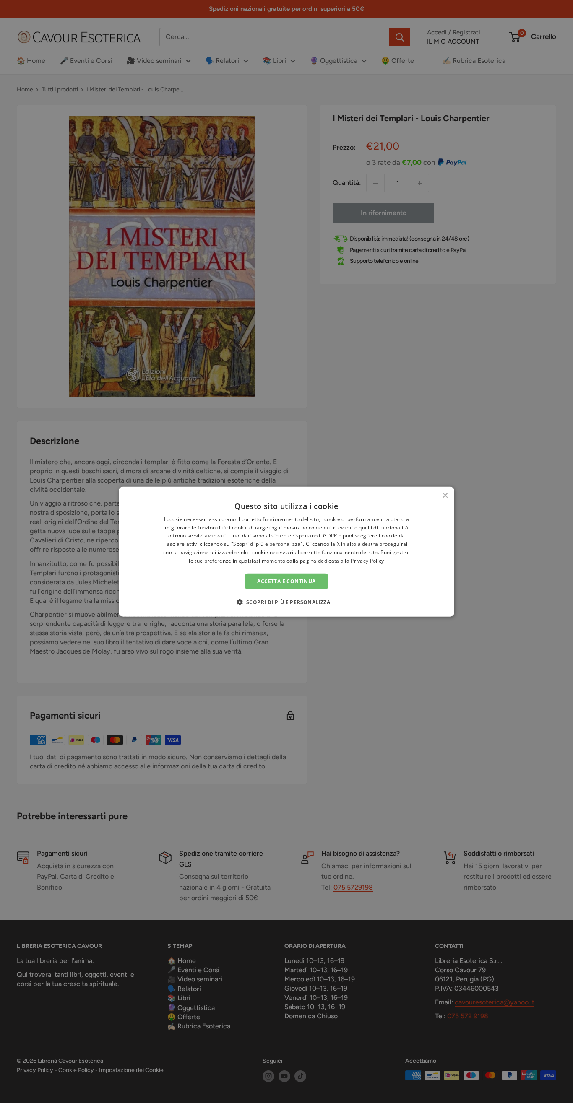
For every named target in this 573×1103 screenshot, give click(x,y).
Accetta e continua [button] (286, 580)
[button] (287, 602)
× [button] (445, 495)
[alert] (286, 551)
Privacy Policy (367, 560)
